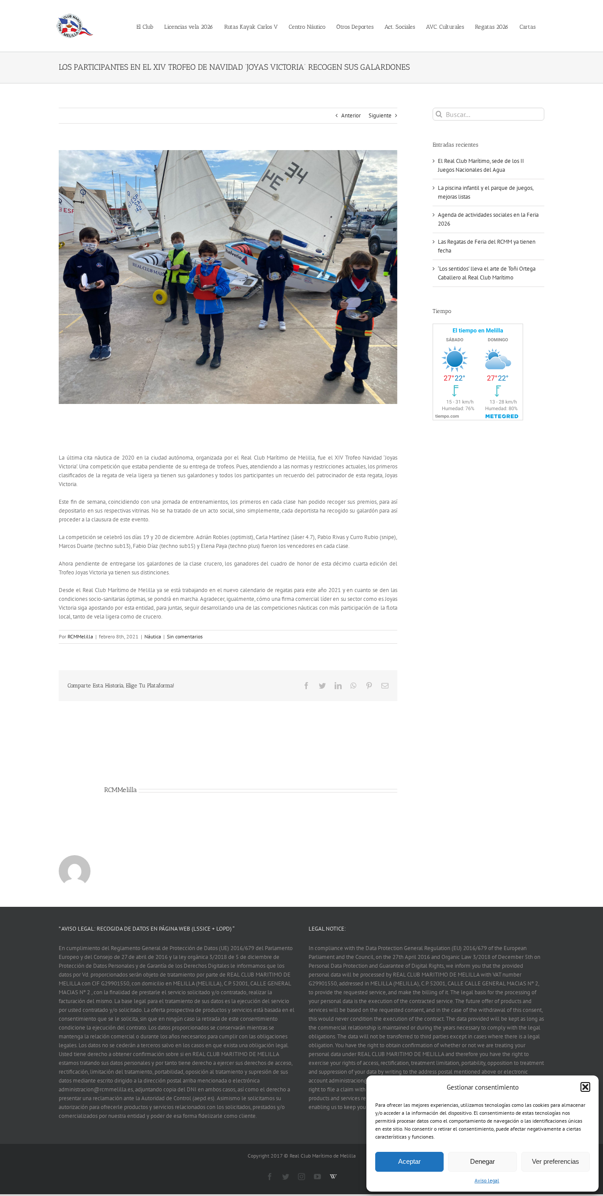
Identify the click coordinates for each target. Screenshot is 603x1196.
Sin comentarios (185, 636)
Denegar (482, 1161)
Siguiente (380, 115)
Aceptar (409, 1161)
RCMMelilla (80, 636)
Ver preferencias (555, 1161)
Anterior (351, 115)
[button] (585, 1087)
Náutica (152, 636)
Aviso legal (487, 1180)
